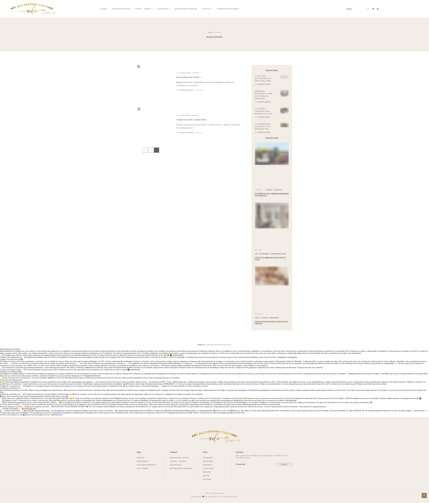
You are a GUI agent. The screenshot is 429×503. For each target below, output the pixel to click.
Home (210, 32)
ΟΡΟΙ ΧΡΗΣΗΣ (142, 468)
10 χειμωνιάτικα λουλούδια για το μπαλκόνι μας (263, 126)
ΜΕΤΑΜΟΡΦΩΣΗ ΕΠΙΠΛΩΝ (181, 468)
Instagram (208, 461)
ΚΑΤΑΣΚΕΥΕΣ (175, 465)
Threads (207, 472)
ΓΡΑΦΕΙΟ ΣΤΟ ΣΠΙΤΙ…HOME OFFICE (191, 120)
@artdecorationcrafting (218, 345)
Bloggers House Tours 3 (188, 77)
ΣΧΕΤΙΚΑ (141, 458)
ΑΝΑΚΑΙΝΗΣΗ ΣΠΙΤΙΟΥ (179, 458)
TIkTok (206, 476)
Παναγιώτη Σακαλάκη (229, 497)
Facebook (207, 458)
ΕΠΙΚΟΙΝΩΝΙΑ (143, 461)
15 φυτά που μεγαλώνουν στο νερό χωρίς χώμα (263, 78)
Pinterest (207, 465)
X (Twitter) (208, 468)
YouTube (207, 479)
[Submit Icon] (368, 9)
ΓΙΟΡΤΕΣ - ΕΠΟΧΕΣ (178, 461)
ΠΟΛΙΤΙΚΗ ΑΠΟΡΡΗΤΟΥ (146, 465)
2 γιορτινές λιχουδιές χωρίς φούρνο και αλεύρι (264, 111)
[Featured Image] (138, 67)
